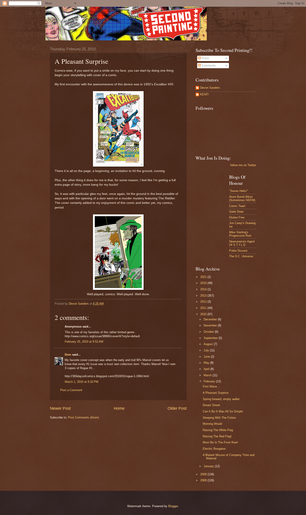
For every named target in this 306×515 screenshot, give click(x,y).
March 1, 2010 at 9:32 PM (81, 381)
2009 (203, 474)
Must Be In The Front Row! (220, 442)
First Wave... (211, 386)
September (211, 338)
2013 (203, 295)
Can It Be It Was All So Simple (223, 411)
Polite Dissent (238, 250)
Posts (205, 58)
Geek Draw (236, 211)
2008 (203, 480)
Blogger (173, 506)
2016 (203, 283)
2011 (203, 308)
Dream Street (211, 405)
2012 (203, 301)
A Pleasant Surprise (215, 392)
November (211, 325)
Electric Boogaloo (214, 448)
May (207, 362)
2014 (203, 289)
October (209, 331)
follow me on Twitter (243, 165)
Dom (68, 354)
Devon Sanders (210, 87)
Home (119, 408)
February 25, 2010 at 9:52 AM (84, 341)
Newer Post (60, 408)
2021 (203, 277)
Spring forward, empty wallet (221, 399)
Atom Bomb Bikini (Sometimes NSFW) (242, 198)
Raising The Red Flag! (217, 436)
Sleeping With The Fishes (219, 417)
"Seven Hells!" (238, 191)
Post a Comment (71, 390)
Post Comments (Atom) (83, 417)
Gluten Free (236, 217)
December (211, 319)
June (207, 356)
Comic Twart (237, 206)
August (209, 344)
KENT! (204, 94)
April (207, 369)
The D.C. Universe (241, 256)
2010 (203, 314)
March (208, 375)
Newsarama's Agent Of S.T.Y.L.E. (242, 243)
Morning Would (212, 423)
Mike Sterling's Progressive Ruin (240, 234)
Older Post (177, 408)
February (210, 381)
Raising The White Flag (218, 430)
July (207, 350)
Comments (208, 65)
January (209, 466)
